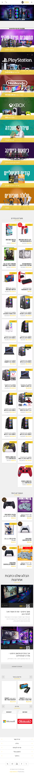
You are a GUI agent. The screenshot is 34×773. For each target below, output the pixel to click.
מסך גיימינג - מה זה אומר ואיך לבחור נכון (18, 612)
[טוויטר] (26, 764)
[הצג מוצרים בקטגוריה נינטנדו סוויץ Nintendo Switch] (17, 86)
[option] (17, 13)
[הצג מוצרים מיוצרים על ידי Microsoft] (24, 721)
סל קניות (5, 1)
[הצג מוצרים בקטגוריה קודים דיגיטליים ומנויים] (17, 176)
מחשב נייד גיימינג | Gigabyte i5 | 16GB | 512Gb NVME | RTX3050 (9, 362)
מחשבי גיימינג (9, 50)
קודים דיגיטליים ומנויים (12, 185)
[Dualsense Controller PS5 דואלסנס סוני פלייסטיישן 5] (25, 529)
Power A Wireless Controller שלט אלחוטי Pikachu (11, 458)
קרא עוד (5, 605)
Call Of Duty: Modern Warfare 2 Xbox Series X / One (9, 265)
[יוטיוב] (17, 764)
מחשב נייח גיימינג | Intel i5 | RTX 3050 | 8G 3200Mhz (10, 410)
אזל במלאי (28, 548)
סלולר (7, 208)
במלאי (29, 224)
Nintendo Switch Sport (11, 240)
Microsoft (25, 712)
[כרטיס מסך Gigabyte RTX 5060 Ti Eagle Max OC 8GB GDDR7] (24, 688)
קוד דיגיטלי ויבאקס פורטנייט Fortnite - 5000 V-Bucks (26, 516)
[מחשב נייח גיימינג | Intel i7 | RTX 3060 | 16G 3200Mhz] (9, 423)
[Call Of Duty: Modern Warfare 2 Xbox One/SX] (9, 254)
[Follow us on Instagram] (12, 764)
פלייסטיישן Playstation (12, 72)
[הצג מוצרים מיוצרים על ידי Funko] (9, 721)
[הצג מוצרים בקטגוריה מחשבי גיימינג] (17, 40)
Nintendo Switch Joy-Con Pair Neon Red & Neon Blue (25, 241)
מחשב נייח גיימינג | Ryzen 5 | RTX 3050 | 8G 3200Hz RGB (26, 313)
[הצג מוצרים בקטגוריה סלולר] (17, 199)
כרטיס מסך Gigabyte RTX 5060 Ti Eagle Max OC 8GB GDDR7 (25, 699)
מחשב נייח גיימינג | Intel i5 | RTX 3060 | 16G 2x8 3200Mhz (25, 338)
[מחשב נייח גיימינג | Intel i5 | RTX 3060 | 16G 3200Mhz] (25, 423)
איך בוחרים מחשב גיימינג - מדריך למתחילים (19, 654)
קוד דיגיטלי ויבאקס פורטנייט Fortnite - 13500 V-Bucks (26, 564)
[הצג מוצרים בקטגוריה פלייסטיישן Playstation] (17, 63)
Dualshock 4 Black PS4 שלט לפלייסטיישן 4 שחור (10, 516)
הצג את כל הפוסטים (17, 666)
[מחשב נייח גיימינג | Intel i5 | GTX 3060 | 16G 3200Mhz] (9, 326)
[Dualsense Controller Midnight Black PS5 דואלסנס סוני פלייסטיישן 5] (9, 553)
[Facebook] (22, 764)
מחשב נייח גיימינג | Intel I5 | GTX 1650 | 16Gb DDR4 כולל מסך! (25, 362)
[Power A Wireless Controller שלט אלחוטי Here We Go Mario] (25, 471)
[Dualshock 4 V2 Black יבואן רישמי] (9, 504)
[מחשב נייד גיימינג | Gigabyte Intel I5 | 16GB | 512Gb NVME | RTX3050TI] (25, 374)
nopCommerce (13, 771)
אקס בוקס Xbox (10, 117)
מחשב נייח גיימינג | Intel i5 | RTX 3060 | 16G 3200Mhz (10, 338)
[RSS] (7, 764)
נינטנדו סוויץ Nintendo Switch (14, 95)
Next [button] (3, 676)
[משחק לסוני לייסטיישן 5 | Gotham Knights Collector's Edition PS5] (25, 254)
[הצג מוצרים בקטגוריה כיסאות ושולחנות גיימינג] (17, 153)
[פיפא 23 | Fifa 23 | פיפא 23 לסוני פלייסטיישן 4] (9, 529)
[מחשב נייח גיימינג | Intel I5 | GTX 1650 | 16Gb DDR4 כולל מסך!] (25, 350)
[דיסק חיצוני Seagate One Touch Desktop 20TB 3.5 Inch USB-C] (9, 688)
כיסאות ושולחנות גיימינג (12, 163)
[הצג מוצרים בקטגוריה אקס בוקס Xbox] (17, 108)
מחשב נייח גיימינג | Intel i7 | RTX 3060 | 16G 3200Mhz (10, 434)
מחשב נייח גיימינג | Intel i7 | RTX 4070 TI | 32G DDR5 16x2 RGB (25, 458)
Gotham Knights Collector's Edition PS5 (26, 265)
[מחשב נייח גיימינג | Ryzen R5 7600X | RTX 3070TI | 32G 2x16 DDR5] (9, 302)
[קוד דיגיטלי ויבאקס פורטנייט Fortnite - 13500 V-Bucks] (25, 553)
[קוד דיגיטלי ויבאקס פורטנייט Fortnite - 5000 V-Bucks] (25, 504)
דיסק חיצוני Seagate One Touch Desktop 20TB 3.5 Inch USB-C (10, 699)
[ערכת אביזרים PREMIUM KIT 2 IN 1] (25, 278)
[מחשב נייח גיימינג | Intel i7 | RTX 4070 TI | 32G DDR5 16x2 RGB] (25, 447)
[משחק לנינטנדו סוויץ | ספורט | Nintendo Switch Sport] (9, 230)
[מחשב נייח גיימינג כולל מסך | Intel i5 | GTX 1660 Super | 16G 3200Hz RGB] (25, 399)
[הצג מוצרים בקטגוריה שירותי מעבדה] (17, 131)
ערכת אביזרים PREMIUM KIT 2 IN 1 (26, 288)
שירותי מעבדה (9, 140)
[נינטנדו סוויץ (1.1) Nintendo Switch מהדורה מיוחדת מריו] (9, 278)
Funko (9, 712)
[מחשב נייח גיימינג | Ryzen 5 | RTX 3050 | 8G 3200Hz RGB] (25, 302)
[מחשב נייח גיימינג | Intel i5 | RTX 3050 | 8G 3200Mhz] (9, 399)
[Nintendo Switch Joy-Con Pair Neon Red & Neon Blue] (25, 230)
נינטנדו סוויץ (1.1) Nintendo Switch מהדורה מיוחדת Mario (9, 289)
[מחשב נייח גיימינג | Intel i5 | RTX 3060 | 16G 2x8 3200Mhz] (25, 326)
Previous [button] (30, 676)
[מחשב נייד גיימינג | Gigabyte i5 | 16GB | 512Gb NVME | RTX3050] (9, 350)
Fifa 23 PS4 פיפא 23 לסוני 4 (10, 539)
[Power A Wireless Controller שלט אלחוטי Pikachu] (9, 447)
